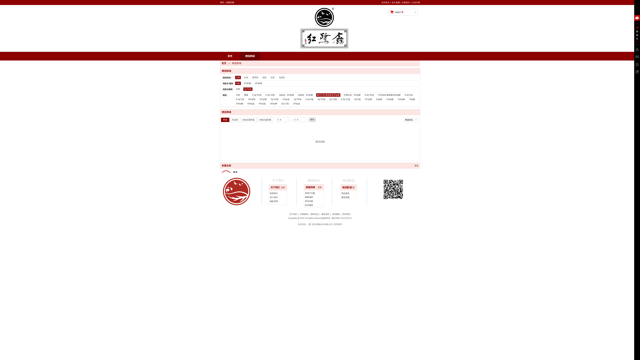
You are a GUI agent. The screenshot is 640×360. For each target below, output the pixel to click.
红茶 (273, 77)
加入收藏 (396, 2)
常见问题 (309, 201)
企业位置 (416, 2)
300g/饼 (251, 99)
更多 (416, 166)
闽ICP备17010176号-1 (342, 218)
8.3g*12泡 (345, 99)
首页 (224, 63)
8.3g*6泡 (409, 95)
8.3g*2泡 (240, 99)
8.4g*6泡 (310, 99)
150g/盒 (286, 99)
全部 (238, 77)
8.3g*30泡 (257, 95)
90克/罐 (247, 83)
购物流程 (309, 197)
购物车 (399, 12)
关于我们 (275, 187)
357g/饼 (263, 99)
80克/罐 (258, 83)
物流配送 (347, 187)
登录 (222, 2)
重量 (246, 95)
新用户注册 (310, 193)
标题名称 (226, 165)
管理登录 (338, 224)
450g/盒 (262, 103)
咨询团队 (336, 214)
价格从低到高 (265, 120)
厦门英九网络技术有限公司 (320, 224)
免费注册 (230, 2)
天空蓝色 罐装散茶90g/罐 (389, 95)
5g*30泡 (321, 99)
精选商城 (236, 63)
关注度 (235, 120)
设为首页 (386, 2)
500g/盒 (250, 103)
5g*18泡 (274, 99)
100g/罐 (390, 99)
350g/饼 (273, 103)
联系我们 (274, 193)
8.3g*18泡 (270, 95)
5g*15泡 (333, 99)
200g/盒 (296, 103)
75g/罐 (412, 99)
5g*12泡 (285, 103)
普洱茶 (255, 77)
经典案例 (304, 214)
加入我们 (274, 197)
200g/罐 (239, 103)
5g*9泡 (357, 99)
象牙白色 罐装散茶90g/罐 (328, 95)
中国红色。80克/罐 (352, 95)
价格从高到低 (248, 120)
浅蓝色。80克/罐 (286, 95)
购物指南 (310, 187)
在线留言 (406, 2)
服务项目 (325, 214)
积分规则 (309, 205)
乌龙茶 (282, 77)
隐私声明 (274, 201)
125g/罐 (401, 99)
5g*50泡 (248, 89)
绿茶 (264, 77)
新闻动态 (315, 214)
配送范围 (346, 197)
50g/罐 (379, 99)
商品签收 (346, 193)
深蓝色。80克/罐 (305, 95)
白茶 (246, 77)
